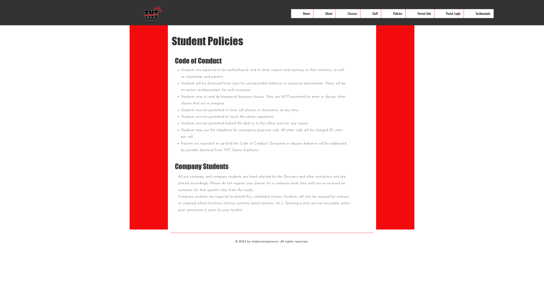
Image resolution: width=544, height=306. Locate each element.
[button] (324, 13)
